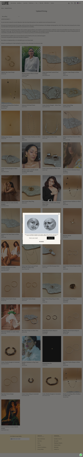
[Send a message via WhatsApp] (80, 454)
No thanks (41, 241)
